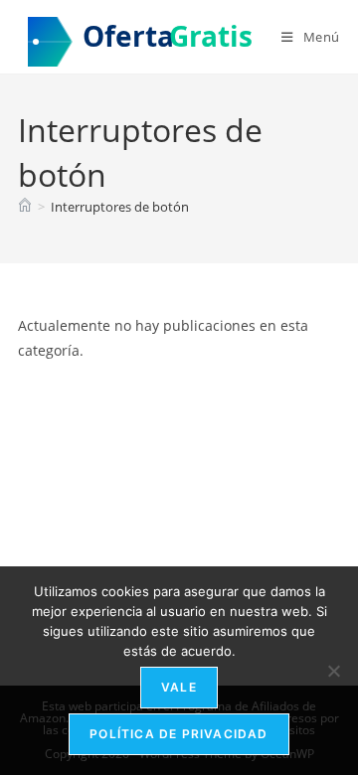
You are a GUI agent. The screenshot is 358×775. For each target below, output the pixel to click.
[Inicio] (25, 207)
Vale (179, 687)
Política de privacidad (179, 733)
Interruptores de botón (120, 207)
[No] (333, 671)
